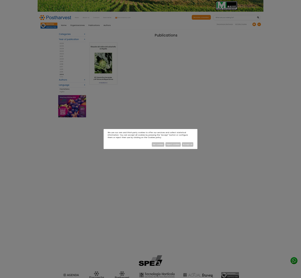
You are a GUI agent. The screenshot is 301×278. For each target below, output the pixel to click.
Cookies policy (154, 137)
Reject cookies (173, 144)
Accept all (187, 144)
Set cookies (158, 144)
